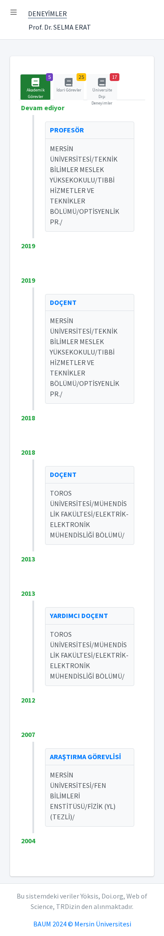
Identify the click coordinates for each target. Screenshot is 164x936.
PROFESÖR (67, 129)
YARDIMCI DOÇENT (79, 615)
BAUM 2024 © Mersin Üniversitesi (82, 923)
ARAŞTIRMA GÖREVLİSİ (85, 756)
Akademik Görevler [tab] (39, 86)
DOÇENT (63, 302)
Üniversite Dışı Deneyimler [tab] (104, 87)
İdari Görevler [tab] (70, 83)
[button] (13, 12)
